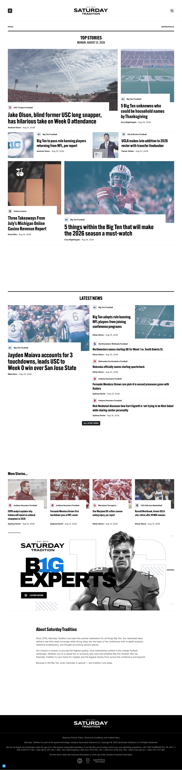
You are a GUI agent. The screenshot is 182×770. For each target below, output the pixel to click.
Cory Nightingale (128, 122)
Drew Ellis (12, 234)
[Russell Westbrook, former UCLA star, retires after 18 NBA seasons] (154, 494)
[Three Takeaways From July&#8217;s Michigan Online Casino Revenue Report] (34, 187)
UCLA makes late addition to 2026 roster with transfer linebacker (145, 143)
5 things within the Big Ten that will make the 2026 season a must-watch (109, 230)
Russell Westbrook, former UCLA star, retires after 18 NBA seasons (150, 513)
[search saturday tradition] (172, 11)
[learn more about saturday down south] (91, 570)
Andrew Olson (14, 127)
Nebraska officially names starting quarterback (119, 367)
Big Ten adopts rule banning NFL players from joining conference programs (112, 321)
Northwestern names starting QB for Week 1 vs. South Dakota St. (128, 349)
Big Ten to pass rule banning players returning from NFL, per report (61, 143)
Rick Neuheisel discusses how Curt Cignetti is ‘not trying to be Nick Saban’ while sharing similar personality (133, 408)
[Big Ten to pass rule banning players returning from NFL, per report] (21, 145)
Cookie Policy (114, 737)
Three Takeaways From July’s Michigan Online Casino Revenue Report (27, 223)
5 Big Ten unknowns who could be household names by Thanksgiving (142, 111)
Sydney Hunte (99, 394)
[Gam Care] (88, 760)
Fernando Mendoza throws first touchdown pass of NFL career (64, 513)
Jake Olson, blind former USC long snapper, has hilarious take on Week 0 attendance (55, 118)
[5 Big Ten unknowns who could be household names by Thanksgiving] (147, 75)
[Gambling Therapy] (99, 761)
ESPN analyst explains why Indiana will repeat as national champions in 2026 (21, 515)
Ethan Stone (98, 335)
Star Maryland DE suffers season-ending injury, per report (108, 513)
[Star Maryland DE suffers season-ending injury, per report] (112, 494)
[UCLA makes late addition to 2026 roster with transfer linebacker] (105, 145)
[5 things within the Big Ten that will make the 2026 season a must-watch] (119, 192)
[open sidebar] (10, 11)
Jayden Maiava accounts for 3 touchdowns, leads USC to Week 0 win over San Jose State (42, 361)
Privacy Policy (77, 737)
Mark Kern (12, 374)
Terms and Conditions (93, 737)
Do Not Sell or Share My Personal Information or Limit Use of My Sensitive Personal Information (91, 754)
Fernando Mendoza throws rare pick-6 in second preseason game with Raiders (131, 386)
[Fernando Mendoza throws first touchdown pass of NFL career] (69, 494)
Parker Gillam (128, 151)
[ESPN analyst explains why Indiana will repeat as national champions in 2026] (27, 494)
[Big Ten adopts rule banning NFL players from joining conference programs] (154, 321)
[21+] (80, 760)
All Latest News (91, 423)
